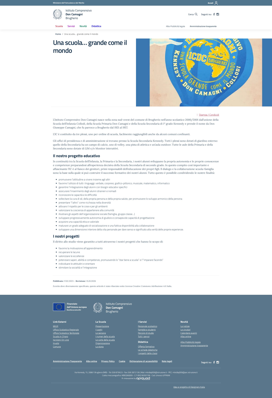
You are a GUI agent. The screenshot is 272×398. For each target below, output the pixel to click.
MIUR (55, 326)
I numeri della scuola (105, 336)
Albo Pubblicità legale (175, 26)
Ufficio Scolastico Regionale (66, 329)
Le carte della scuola (105, 340)
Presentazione (102, 326)
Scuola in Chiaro (60, 336)
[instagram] (217, 14)
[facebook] (214, 14)
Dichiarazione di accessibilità (143, 361)
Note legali (167, 361)
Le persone (100, 333)
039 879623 (117, 372)
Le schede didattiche (147, 350)
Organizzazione (102, 343)
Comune (57, 346)
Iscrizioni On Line (61, 340)
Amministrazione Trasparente (67, 361)
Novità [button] (83, 26)
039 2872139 (134, 372)
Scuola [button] (59, 26)
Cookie (122, 361)
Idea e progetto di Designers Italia (189, 387)
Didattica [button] (96, 26)
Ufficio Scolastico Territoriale (66, 333)
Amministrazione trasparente (203, 26)
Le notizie (185, 326)
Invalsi (56, 343)
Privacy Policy (108, 361)
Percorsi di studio (146, 333)
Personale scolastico (147, 326)
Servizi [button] (71, 26)
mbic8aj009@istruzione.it (156, 372)
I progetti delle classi (147, 353)
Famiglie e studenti (147, 329)
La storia (99, 346)
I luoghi (98, 329)
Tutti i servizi (143, 336)
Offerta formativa (146, 346)
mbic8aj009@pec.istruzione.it (185, 372)
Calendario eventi (188, 333)
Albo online (185, 336)
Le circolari (185, 329)
